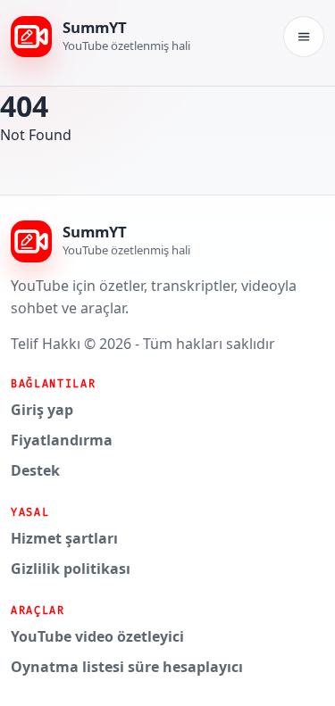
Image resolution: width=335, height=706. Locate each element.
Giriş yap (42, 409)
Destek (35, 470)
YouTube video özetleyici (97, 636)
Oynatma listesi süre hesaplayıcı (127, 667)
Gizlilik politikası (70, 568)
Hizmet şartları (64, 538)
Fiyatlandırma (62, 440)
